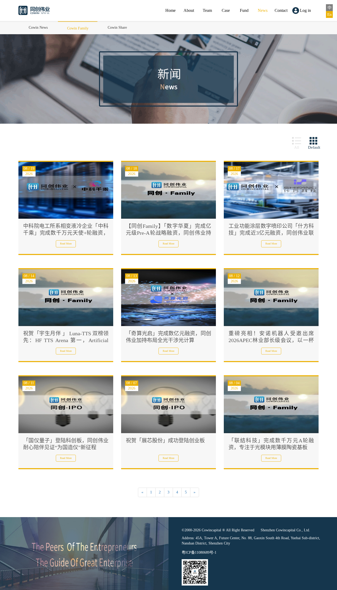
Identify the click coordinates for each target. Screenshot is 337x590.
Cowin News (38, 27)
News (262, 10)
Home (170, 10)
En (329, 14)
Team (207, 10)
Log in (305, 10)
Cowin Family (77, 28)
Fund (244, 10)
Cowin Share (117, 27)
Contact (281, 10)
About (189, 10)
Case (226, 10)
